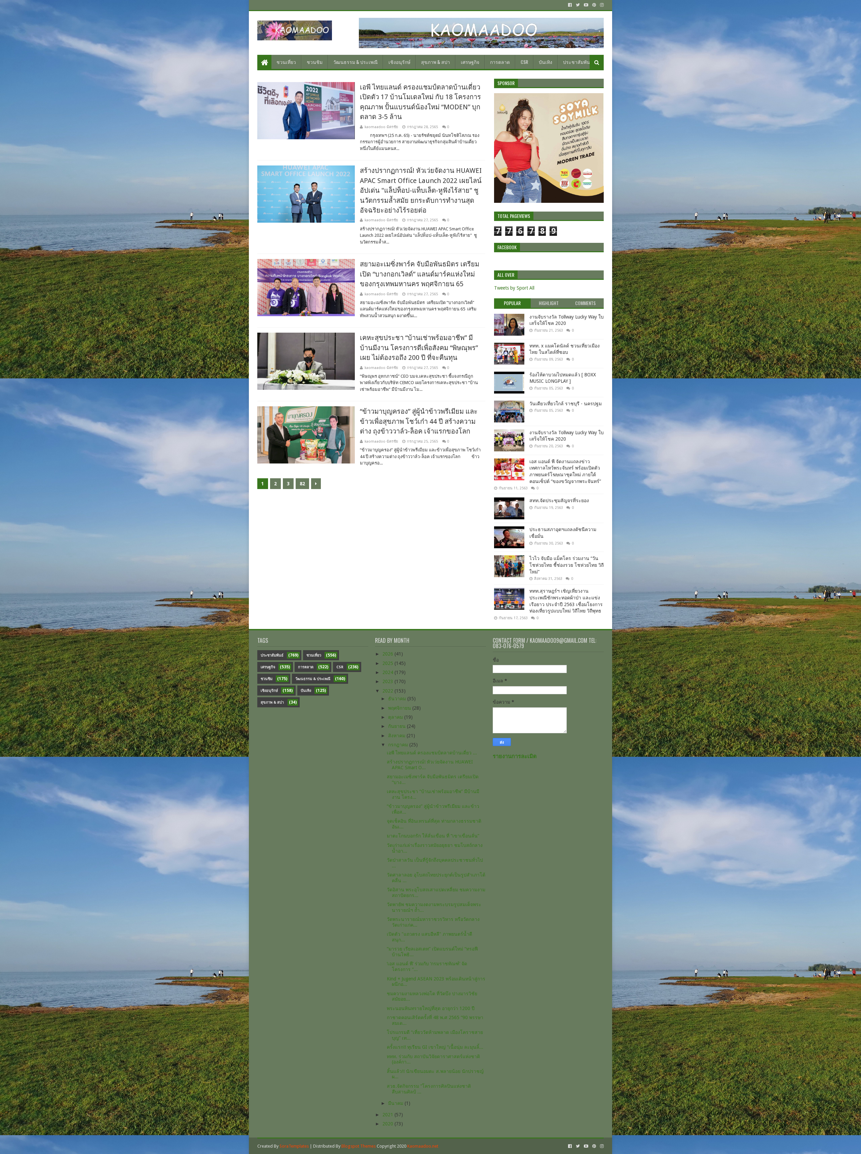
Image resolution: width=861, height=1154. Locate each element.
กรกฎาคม (398, 744)
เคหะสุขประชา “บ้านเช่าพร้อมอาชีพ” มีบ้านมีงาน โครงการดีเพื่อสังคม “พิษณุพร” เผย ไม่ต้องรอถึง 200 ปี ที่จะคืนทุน (419, 348)
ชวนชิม (315, 61)
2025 (388, 663)
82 (302, 483)
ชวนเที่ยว (286, 61)
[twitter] (577, 5)
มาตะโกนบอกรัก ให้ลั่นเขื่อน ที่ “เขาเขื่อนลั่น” (433, 836)
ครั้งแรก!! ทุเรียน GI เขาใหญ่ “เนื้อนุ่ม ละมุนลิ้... (435, 1047)
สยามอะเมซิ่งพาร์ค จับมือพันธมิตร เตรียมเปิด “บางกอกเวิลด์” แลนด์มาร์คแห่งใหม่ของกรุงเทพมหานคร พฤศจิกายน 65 (419, 274)
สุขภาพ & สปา (435, 61)
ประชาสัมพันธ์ (578, 61)
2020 (388, 1123)
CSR (524, 61)
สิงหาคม (397, 735)
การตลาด (500, 61)
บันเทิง (545, 61)
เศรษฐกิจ (470, 61)
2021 (388, 1114)
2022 (388, 691)
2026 (388, 654)
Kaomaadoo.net (422, 1146)
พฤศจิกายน (400, 708)
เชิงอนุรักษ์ (399, 61)
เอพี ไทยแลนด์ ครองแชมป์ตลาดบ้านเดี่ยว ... (432, 752)
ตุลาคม (396, 717)
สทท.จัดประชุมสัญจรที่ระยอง (559, 500)
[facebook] (570, 5)
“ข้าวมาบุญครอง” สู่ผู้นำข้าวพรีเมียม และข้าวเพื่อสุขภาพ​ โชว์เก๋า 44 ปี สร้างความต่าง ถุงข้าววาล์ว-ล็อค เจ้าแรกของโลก (419, 421)
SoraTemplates (294, 1146)
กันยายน (397, 726)
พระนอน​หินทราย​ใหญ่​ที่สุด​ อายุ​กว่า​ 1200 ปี (431, 1008)
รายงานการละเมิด (515, 756)
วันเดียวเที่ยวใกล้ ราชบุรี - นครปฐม (565, 403)
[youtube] (586, 5)
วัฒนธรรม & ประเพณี (355, 61)
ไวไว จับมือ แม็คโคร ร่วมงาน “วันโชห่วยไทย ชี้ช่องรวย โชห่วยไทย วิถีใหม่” (566, 565)
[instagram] (601, 5)
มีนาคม (396, 1103)
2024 (388, 672)
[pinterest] (594, 5)
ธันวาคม (397, 698)
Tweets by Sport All (514, 288)
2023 (388, 681)
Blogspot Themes (358, 1146)
